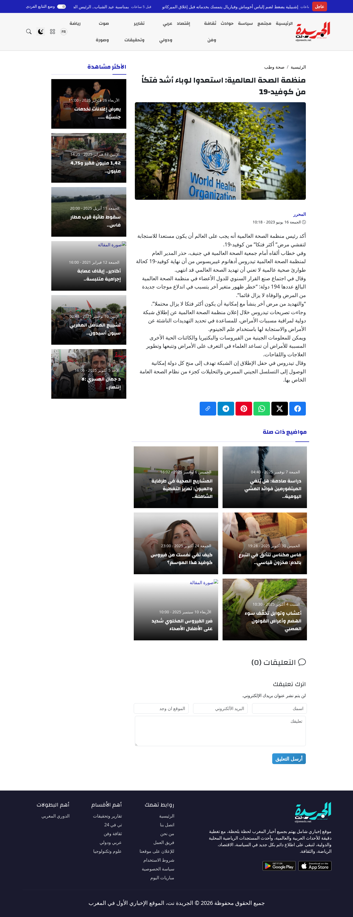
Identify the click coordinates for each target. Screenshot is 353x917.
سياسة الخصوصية (158, 869)
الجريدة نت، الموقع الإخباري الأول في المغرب (141, 903)
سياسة (245, 23)
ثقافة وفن (210, 31)
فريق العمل (163, 842)
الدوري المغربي (55, 816)
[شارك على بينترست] (244, 409)
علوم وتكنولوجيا (107, 851)
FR (63, 31)
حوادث (227, 23)
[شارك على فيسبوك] (297, 409)
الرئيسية (284, 23)
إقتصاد (183, 23)
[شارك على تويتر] (279, 409)
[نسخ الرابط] (208, 409)
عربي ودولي (165, 31)
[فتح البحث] (29, 31)
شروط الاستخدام (158, 860)
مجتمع (264, 23)
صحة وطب (274, 67)
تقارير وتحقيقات (134, 31)
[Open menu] (52, 31)
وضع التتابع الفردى (40, 6)
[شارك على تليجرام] (226, 409)
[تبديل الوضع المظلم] (40, 31)
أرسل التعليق (289, 758)
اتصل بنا (167, 825)
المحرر (299, 214)
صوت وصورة (102, 31)
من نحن (167, 833)
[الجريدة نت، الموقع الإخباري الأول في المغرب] (312, 32)
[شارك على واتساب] (261, 409)
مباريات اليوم (162, 878)
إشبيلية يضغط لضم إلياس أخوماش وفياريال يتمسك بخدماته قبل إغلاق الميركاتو (262, 6)
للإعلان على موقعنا (157, 851)
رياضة (75, 23)
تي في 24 (113, 825)
